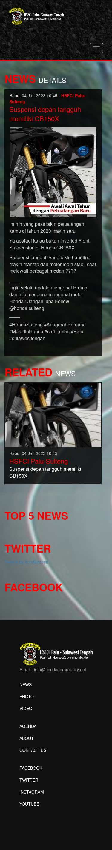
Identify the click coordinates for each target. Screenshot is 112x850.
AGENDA (27, 726)
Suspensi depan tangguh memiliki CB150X (45, 113)
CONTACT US (32, 750)
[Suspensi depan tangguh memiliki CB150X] (53, 414)
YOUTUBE (29, 804)
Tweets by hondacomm (26, 562)
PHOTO (26, 696)
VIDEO (25, 708)
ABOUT (26, 738)
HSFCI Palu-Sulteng (38, 460)
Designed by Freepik (39, 813)
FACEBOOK (30, 768)
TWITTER (28, 780)
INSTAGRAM (31, 792)
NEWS (25, 684)
